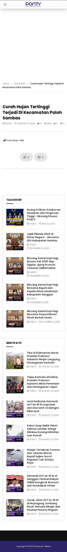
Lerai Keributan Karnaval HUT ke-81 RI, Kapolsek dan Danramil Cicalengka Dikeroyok (43, 406)
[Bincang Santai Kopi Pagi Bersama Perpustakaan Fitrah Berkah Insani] (15, 319)
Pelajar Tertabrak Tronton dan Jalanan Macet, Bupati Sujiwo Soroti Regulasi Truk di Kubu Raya (43, 456)
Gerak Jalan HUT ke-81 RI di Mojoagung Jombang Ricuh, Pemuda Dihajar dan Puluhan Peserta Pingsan (43, 505)
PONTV (8, 123)
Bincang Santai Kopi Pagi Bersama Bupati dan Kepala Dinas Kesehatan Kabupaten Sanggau (42, 289)
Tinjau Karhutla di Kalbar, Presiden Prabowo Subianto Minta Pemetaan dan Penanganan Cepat (43, 382)
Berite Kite (19, 83)
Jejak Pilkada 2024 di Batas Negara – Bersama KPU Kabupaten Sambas (43, 237)
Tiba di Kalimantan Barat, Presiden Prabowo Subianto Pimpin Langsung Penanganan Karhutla (43, 357)
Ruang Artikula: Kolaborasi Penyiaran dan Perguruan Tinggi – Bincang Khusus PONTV (43, 214)
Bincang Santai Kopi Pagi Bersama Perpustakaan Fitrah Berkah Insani (42, 314)
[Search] (62, 4)
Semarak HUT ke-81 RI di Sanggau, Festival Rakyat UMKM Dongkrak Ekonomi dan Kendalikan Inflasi (42, 480)
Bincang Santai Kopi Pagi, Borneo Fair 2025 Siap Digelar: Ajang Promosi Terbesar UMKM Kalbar (42, 263)
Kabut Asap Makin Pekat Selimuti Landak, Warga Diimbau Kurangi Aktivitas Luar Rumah (43, 430)
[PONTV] (34, 4)
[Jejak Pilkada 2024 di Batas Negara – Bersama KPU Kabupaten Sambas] (15, 241)
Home (6, 83)
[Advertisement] (33, 44)
